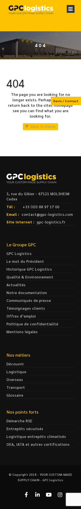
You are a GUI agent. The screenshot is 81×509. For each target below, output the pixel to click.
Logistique (16, 371)
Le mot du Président (25, 261)
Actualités (16, 284)
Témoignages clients (25, 308)
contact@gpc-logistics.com (47, 214)
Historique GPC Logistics (29, 269)
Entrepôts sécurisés (24, 428)
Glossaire (14, 395)
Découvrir (15, 363)
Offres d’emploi (21, 316)
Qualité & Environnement (29, 276)
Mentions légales (22, 331)
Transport (15, 387)
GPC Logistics (19, 253)
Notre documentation (26, 292)
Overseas (14, 379)
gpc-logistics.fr (51, 222)
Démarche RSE (19, 420)
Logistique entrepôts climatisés (36, 436)
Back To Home (43, 127)
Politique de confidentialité (32, 323)
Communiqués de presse (28, 300)
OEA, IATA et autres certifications (38, 444)
